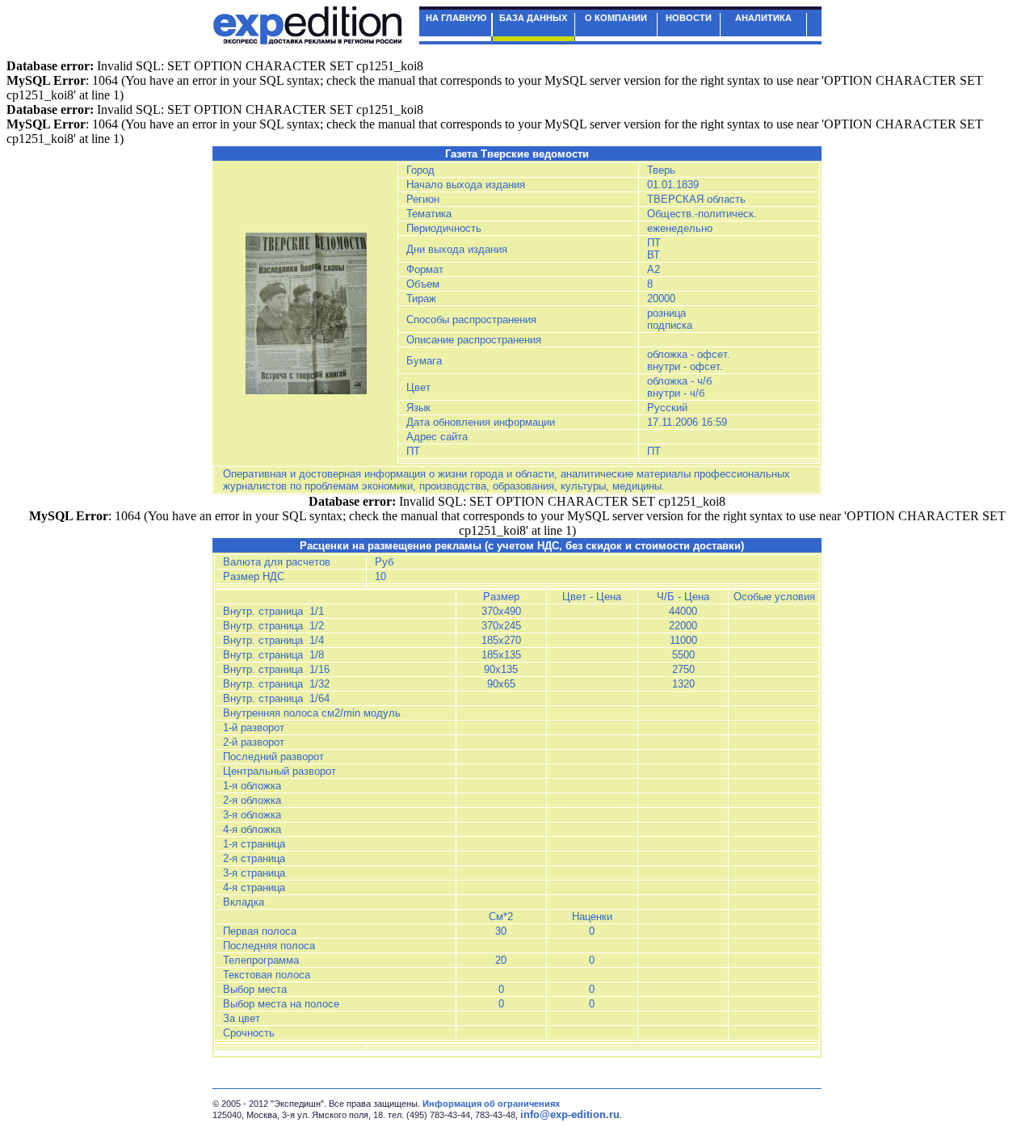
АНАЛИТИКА (763, 18)
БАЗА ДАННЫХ (533, 18)
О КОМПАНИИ (616, 18)
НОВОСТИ (689, 18)
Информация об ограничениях (491, 1103)
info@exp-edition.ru (570, 1114)
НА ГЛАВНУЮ (456, 18)
